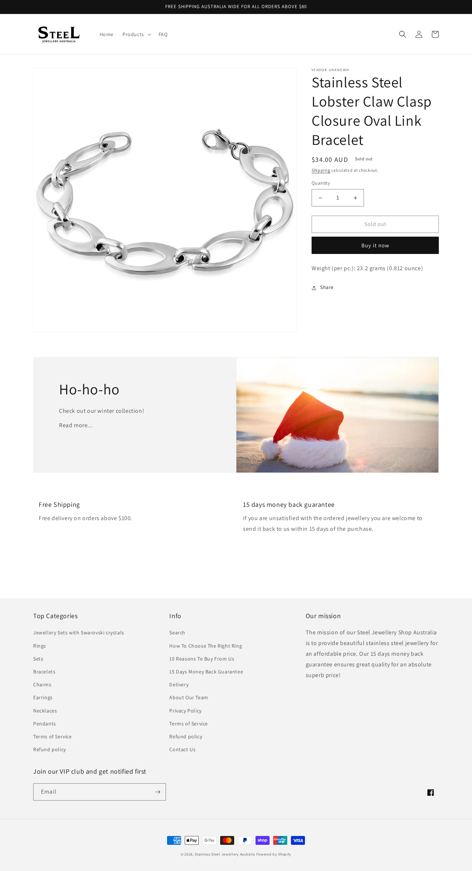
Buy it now (375, 245)
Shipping (321, 170)
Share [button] (327, 287)
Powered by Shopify (274, 854)
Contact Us (182, 749)
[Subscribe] (157, 792)
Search (177, 632)
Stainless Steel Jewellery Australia (225, 854)
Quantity (321, 183)
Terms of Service (52, 736)
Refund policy (49, 749)
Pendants (44, 723)
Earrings (43, 697)
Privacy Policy (185, 710)
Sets (38, 658)
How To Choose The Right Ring (205, 645)
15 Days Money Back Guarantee (206, 671)
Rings (39, 645)
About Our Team (188, 697)
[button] (136, 34)
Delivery (178, 684)
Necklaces (45, 710)
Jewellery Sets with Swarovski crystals (78, 632)
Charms (42, 684)
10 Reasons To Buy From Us (201, 658)
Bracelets (44, 671)
